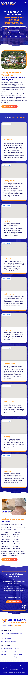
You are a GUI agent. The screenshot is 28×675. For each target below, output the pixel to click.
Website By (14, 672)
